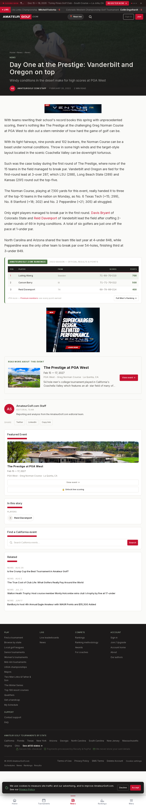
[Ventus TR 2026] (73, 330)
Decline (123, 787)
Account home (118, 647)
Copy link (46, 422)
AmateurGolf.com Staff (31, 88)
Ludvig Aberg (26, 275)
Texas (30, 740)
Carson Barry (25, 282)
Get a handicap (12, 700)
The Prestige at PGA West (25, 466)
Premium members (29, 298)
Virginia (8, 745)
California (9, 740)
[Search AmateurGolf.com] (90, 16)
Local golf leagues (14, 647)
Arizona (53, 740)
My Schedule (11, 705)
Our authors (117, 657)
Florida (20, 740)
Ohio (17, 745)
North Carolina (78, 740)
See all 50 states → (33, 745)
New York (41, 740)
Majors (7, 672)
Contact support (12, 717)
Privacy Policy (81, 761)
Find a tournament (13, 637)
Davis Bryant (100, 213)
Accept (135, 787)
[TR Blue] (73, 108)
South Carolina (96, 740)
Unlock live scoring (73, 489)
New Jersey (113, 740)
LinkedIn (32, 422)
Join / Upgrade (118, 642)
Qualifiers (9, 695)
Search (132, 542)
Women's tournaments (16, 657)
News (20, 52)
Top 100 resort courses (16, 690)
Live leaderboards (49, 637)
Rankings (80, 637)
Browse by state (12, 642)
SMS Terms (98, 761)
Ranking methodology (86, 642)
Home (12, 52)
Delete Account (115, 761)
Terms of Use (64, 761)
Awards (79, 647)
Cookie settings (134, 761)
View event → (73, 482)
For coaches (81, 652)
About (114, 652)
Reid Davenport (45, 218)
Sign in (128, 16)
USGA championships (15, 667)
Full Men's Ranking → (126, 298)
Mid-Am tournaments (15, 662)
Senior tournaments (14, 652)
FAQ (6, 722)
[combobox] (73, 542)
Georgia (64, 740)
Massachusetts (130, 740)
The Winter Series (13, 685)
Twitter (19, 422)
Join (139, 16)
